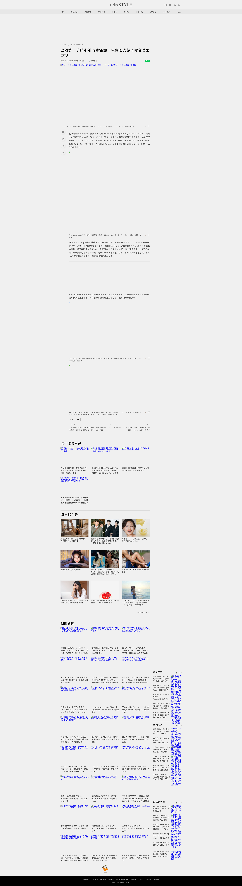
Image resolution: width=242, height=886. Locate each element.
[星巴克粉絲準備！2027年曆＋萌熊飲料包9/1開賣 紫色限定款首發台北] (136, 725)
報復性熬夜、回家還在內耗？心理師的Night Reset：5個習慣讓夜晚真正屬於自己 (105, 650)
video (179, 12)
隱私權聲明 (124, 879)
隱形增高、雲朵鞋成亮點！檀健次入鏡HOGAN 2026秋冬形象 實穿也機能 (105, 739)
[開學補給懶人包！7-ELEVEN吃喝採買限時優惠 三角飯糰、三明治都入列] (136, 695)
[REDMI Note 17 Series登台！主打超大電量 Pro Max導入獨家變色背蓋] (105, 695)
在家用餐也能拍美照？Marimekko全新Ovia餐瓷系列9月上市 (105, 601)
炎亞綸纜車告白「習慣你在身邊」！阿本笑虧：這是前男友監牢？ (104, 828)
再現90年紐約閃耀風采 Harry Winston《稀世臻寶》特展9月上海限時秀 (74, 798)
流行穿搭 (88, 12)
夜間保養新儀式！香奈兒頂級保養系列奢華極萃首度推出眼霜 (135, 469)
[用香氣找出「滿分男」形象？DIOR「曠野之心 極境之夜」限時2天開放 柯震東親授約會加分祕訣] (74, 695)
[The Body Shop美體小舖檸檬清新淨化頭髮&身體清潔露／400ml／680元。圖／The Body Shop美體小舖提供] (109, 329)
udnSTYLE (64, 44)
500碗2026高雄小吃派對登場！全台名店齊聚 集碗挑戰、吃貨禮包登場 (105, 769)
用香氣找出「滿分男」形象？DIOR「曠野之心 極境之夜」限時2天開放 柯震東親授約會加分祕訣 (74, 709)
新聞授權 (103, 879)
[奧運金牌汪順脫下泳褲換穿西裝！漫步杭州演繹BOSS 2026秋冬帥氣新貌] (176, 826)
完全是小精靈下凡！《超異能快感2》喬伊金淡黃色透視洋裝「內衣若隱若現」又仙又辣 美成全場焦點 (136, 798)
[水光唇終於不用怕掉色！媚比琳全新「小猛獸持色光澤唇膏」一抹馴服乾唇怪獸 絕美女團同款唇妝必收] (74, 486)
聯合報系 (134, 879)
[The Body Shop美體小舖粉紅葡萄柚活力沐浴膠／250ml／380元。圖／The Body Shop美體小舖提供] (105, 94)
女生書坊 (166, 12)
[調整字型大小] (62, 152)
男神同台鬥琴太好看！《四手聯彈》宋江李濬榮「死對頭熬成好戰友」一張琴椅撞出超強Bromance (105, 541)
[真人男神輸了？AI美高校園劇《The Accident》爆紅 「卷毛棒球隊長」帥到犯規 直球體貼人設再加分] (136, 636)
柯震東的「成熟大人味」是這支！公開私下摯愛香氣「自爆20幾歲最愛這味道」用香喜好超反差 (74, 739)
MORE (178, 673)
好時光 (114, 12)
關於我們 (148, 879)
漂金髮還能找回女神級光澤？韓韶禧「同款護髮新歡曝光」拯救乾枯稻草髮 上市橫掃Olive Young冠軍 (105, 470)
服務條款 (111, 879)
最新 (62, 12)
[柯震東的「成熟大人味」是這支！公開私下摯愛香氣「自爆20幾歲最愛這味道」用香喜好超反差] (74, 725)
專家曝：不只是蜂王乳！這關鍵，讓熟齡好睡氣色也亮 (135, 540)
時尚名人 (74, 12)
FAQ (92, 879)
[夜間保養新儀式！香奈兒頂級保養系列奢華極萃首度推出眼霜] (136, 456)
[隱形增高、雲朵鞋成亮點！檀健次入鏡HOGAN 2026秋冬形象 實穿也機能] (105, 725)
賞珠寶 (126, 12)
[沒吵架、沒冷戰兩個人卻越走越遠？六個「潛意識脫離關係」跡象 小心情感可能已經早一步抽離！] (74, 755)
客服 (96, 879)
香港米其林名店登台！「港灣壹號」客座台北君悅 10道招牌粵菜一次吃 (104, 798)
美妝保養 (101, 12)
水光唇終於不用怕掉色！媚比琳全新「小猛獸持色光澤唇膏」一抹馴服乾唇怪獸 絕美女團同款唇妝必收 (74, 500)
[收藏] (62, 145)
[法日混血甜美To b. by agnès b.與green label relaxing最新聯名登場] (176, 835)
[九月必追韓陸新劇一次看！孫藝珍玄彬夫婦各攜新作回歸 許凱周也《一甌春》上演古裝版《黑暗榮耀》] (105, 666)
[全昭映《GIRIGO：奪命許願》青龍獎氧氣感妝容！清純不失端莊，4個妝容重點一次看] (74, 456)
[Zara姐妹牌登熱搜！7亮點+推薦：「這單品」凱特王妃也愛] (176, 808)
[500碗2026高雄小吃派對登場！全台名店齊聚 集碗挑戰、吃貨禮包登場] (105, 755)
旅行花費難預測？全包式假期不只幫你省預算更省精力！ (73, 540)
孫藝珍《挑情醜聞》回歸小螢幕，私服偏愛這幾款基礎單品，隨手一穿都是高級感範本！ (161, 818)
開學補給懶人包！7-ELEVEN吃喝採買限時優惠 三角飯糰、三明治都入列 (136, 709)
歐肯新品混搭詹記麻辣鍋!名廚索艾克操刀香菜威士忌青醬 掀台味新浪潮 (136, 858)
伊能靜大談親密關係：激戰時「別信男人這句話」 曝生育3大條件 (74, 826)
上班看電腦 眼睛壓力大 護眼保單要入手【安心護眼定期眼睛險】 (74, 601)
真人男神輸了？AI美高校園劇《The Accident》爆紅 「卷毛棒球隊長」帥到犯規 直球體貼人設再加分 (136, 651)
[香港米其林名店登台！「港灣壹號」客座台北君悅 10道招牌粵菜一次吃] (105, 784)
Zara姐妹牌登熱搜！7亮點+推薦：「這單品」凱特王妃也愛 (161, 808)
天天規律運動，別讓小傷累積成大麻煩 (135, 570)
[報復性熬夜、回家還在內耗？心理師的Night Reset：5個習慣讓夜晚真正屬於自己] (105, 636)
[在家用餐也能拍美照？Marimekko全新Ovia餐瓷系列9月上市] (136, 814)
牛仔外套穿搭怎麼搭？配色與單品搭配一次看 (161, 843)
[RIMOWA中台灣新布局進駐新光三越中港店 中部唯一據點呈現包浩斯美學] (176, 854)
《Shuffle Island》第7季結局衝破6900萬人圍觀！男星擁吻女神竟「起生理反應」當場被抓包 (135, 602)
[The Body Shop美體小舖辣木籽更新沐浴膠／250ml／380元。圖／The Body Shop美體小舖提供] (109, 192)
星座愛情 (153, 12)
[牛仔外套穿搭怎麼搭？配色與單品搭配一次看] (176, 844)
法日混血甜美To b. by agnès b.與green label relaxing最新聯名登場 (161, 835)
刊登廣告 (86, 879)
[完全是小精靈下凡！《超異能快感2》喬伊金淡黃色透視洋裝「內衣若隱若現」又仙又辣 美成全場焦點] (136, 784)
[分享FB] (62, 132)
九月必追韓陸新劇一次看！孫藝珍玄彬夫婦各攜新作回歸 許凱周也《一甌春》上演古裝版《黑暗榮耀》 (105, 681)
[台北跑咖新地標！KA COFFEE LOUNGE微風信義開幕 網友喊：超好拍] (136, 755)
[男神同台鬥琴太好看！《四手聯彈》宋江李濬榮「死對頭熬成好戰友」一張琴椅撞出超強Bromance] (74, 844)
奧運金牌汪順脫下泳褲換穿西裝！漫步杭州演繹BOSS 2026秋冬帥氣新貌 (161, 827)
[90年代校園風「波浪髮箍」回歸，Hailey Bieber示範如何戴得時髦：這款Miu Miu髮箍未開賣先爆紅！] (136, 666)
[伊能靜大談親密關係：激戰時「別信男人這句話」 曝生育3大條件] (74, 814)
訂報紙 (141, 879)
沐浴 (71, 419)
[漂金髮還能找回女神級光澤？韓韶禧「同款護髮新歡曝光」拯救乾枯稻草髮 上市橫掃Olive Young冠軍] (105, 456)
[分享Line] (62, 138)
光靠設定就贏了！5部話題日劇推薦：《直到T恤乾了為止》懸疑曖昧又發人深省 (74, 680)
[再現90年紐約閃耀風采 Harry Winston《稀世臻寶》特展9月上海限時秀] (74, 784)
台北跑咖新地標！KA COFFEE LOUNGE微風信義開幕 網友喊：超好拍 (136, 769)
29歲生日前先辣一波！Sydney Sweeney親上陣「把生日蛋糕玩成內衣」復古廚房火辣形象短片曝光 (74, 650)
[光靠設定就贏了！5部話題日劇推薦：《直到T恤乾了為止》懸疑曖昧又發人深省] (74, 666)
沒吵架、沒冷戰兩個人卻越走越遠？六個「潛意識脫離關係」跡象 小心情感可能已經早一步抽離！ (74, 769)
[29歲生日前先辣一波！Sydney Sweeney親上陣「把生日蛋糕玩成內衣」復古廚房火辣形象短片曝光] (74, 636)
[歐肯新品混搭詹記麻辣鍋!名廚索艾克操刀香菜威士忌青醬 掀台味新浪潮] (136, 844)
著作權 (118, 879)
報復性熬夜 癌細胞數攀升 (70, 569)
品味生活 (139, 12)
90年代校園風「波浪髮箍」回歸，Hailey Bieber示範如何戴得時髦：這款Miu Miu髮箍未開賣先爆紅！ (135, 681)
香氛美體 (80, 44)
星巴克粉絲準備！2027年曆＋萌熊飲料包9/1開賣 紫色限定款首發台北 (136, 739)
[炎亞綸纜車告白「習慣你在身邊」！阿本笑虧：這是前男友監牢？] (105, 814)
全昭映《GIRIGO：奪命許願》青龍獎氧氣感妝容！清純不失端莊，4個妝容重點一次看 (74, 470)
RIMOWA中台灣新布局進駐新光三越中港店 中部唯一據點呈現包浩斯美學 (161, 855)
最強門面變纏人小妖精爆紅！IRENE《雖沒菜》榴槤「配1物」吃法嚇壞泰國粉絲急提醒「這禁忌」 (105, 571)
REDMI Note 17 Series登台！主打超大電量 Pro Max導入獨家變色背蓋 (105, 709)
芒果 (78, 419)
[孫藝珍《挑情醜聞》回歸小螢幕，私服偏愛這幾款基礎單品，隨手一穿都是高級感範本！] (176, 817)
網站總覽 (156, 879)
